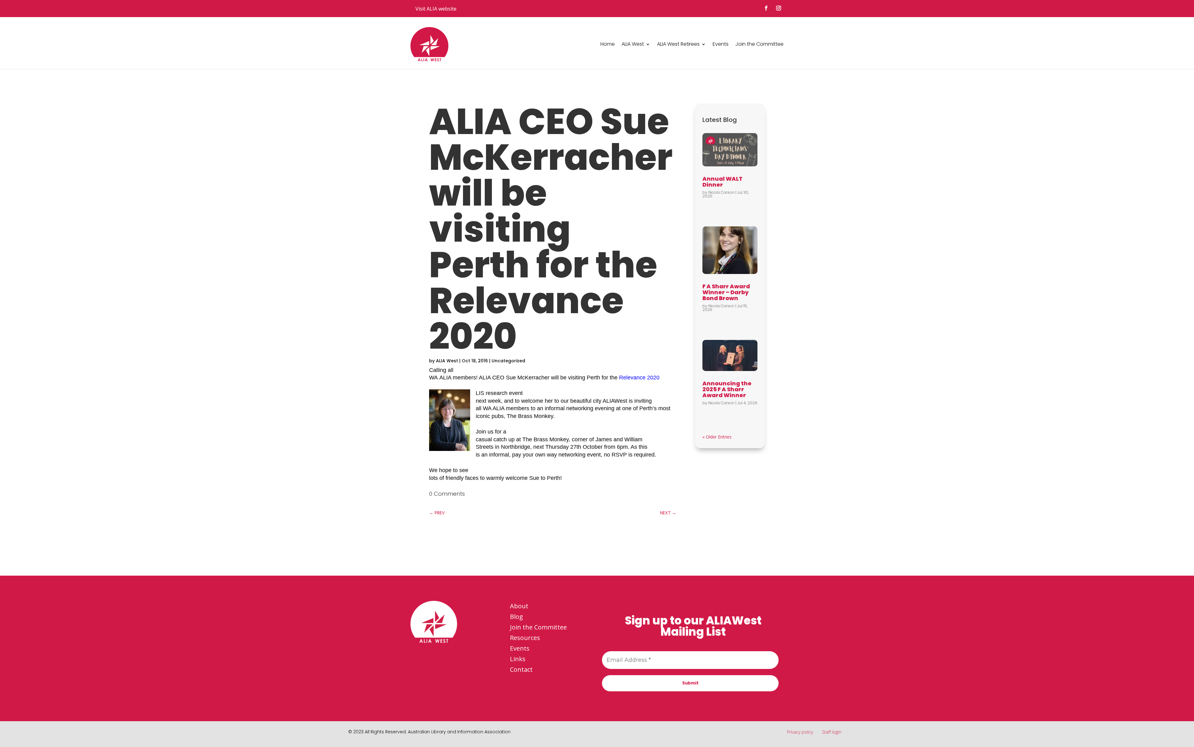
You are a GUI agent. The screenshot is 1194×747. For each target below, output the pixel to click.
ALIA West (633, 44)
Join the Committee (759, 44)
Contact (521, 669)
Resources (525, 637)
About (519, 606)
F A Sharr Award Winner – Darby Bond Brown (726, 292)
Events (721, 44)
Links (517, 659)
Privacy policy (800, 732)
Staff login (831, 732)
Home (607, 44)
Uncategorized (508, 361)
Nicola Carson (721, 192)
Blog (516, 616)
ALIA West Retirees (678, 44)
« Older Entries (717, 437)
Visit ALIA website (435, 8)
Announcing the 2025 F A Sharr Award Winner (727, 389)
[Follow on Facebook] (766, 8)
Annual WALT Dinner (722, 181)
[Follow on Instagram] (779, 8)
